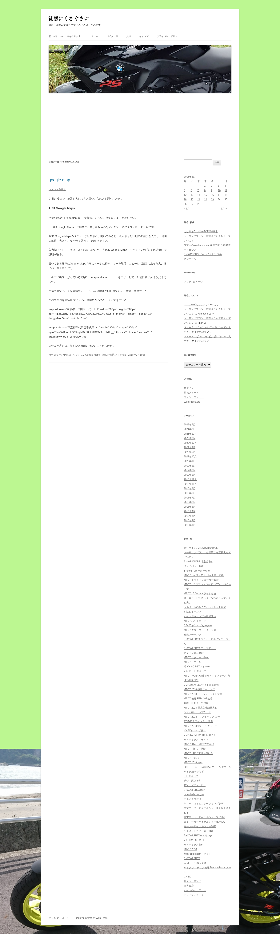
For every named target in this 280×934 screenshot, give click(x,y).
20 (192, 199)
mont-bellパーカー (194, 794)
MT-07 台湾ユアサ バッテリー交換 (204, 575)
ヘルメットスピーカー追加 (199, 831)
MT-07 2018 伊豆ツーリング (199, 689)
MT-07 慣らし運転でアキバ (199, 744)
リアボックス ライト (196, 739)
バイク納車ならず (194, 771)
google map (59, 180)
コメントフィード (194, 397)
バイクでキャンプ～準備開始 (200, 616)
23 (212, 199)
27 (192, 204)
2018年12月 (190, 479)
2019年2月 (189, 474)
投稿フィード (191, 392)
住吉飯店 (189, 885)
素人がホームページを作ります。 (66, 36)
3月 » (224, 208)
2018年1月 (189, 525)
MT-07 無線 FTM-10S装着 (198, 698)
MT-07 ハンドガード (195, 620)
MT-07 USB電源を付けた (198, 753)
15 (205, 194)
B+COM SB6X (192, 858)
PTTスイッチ (191, 776)
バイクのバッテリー (195, 890)
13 (192, 194)
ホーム (94, 36)
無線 (128, 36)
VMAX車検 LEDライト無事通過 (201, 684)
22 (205, 199)
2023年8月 (189, 438)
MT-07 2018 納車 (193, 762)
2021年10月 (190, 456)
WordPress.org (192, 401)
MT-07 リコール (192, 662)
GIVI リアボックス (195, 863)
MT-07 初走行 (192, 757)
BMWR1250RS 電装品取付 (199, 561)
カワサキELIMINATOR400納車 (201, 231)
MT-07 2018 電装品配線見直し (200, 707)
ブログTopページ (193, 281)
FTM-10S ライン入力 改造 (198, 721)
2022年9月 (189, 447)
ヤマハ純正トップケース (197, 712)
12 (185, 194)
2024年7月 (189, 429)
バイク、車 (112, 36)
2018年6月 (189, 502)
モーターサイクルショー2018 (200, 826)
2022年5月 (189, 452)
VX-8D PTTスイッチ (195, 671)
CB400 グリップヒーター (198, 625)
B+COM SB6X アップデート (200, 648)
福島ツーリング (192, 634)
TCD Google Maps (89, 354)
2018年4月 (189, 511)
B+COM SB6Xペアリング (198, 835)
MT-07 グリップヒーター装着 (200, 630)
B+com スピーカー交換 (197, 570)
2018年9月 (189, 488)
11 (226, 190)
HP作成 (66, 354)
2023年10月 (190, 433)
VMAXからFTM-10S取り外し (200, 735)
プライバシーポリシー (168, 36)
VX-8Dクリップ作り (195, 730)
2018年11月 (190, 484)
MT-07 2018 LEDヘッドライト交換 (203, 694)
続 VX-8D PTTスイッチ (197, 666)
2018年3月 (189, 515)
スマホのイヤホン (194, 304)
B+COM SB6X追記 (194, 789)
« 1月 (187, 208)
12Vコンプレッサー (195, 785)
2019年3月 (189, 470)
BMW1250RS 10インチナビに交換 (203, 254)
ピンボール (190, 258)
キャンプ (143, 36)
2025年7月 (189, 424)
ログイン (189, 388)
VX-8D (187, 876)
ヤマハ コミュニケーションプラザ (203, 803)
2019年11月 (190, 465)
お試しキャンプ (192, 611)
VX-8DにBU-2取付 (194, 840)
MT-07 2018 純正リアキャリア (200, 726)
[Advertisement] (140, 126)
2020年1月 (189, 461)
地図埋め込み (109, 354)
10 (219, 190)
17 (219, 194)
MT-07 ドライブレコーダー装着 (201, 579)
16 (212, 194)
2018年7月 (189, 497)
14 (198, 194)
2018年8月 (189, 493)
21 (198, 199)
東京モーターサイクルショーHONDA (204, 821)
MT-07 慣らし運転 (195, 748)
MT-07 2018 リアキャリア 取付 (202, 716)
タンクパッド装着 (194, 566)
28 (198, 204)
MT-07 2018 (190, 849)
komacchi (203, 313)
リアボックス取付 (194, 844)
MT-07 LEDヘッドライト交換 (200, 593)
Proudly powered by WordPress (91, 918)
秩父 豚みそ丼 (192, 780)
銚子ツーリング (192, 881)
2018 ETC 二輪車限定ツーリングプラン (207, 767)
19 (185, 199)
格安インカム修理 (194, 652)
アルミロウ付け (192, 799)
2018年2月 (189, 520)
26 (185, 204)
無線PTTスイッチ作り (196, 703)
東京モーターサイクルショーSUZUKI (204, 817)
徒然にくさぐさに (69, 18)
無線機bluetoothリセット (197, 853)
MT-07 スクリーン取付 (196, 657)
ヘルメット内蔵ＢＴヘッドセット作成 (205, 607)
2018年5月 (189, 506)
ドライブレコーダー (195, 894)
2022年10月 (190, 442)
